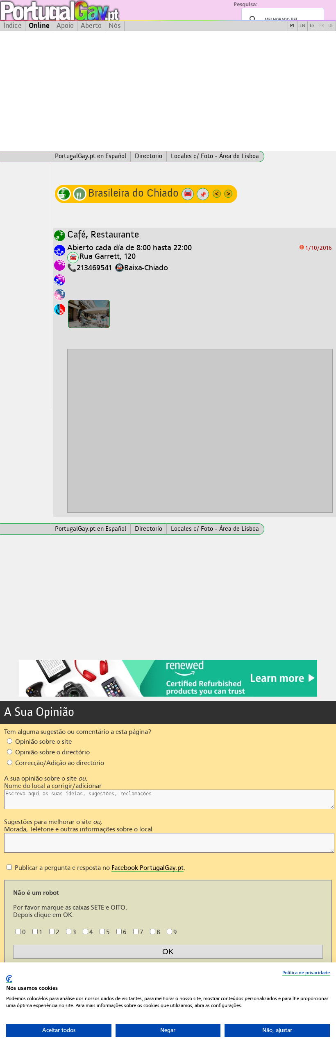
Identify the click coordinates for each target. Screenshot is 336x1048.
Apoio (65, 25)
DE (331, 26)
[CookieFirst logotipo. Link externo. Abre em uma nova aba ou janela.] (9, 979)
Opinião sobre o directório (52, 752)
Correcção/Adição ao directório (59, 763)
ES (312, 26)
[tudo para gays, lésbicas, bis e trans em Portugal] (82, 10)
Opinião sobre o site (43, 741)
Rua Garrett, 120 (107, 256)
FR (321, 26)
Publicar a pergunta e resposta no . (99, 867)
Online (39, 25)
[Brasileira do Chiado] (89, 314)
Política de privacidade (306, 973)
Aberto (91, 25)
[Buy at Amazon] (168, 695)
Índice (12, 25)
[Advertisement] (168, 91)
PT (292, 26)
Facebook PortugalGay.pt (147, 867)
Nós (115, 25)
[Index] (25, 156)
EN (302, 26)
